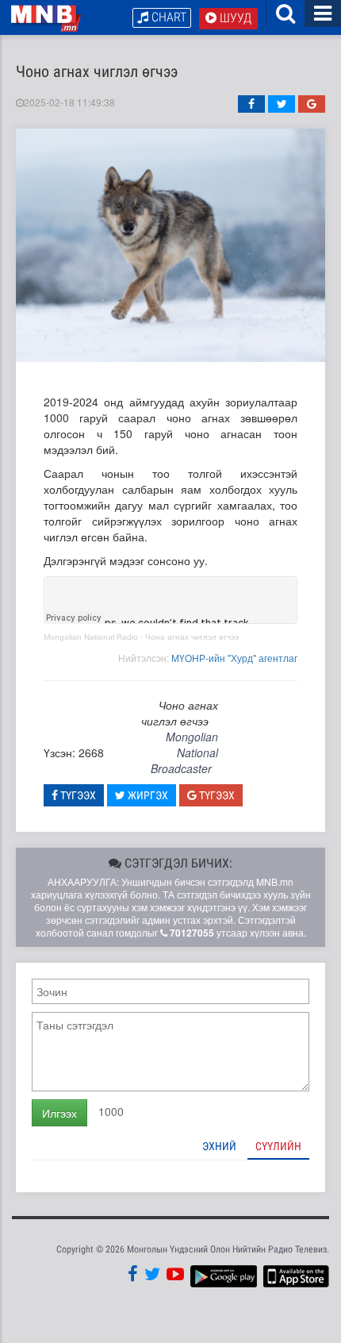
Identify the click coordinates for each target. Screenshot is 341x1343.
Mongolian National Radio (91, 637)
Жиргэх (146, 795)
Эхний (219, 1146)
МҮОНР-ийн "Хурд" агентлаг (234, 657)
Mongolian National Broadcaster (184, 752)
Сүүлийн (278, 1146)
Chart (167, 17)
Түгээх (77, 795)
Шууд (233, 17)
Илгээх (59, 1113)
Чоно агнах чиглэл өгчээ (192, 637)
